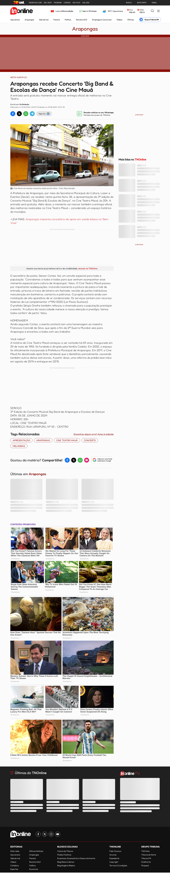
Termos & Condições (118, 865)
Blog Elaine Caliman (65, 862)
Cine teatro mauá (67, 440)
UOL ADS (85, 3)
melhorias (19, 446)
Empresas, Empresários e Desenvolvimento (76, 858)
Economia (33, 869)
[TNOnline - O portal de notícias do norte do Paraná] (21, 11)
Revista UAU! (81, 19)
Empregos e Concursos (102, 19)
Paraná (56, 19)
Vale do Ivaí (43, 19)
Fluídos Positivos (64, 854)
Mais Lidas (14, 851)
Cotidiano (14, 865)
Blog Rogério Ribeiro (66, 865)
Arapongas (29, 19)
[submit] (152, 11)
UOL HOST (48, 3)
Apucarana (15, 19)
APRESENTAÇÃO (21, 440)
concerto (90, 440)
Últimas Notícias (36, 851)
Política (68, 19)
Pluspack (145, 865)
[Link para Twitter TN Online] (44, 834)
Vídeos (119, 19)
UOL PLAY (76, 3)
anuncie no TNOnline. (88, 268)
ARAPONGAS (43, 440)
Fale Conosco (115, 851)
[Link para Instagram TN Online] (51, 834)
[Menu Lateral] (158, 11)
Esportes (14, 869)
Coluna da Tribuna (65, 851)
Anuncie (112, 854)
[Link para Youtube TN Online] (57, 834)
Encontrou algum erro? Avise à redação (94, 434)
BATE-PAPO (141, 3)
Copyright (113, 862)
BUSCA (129, 3)
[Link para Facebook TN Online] (38, 834)
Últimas (130, 19)
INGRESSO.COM (35, 3)
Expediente (114, 858)
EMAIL (154, 3)
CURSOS (67, 3)
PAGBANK (58, 3)
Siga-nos (42, 114)
